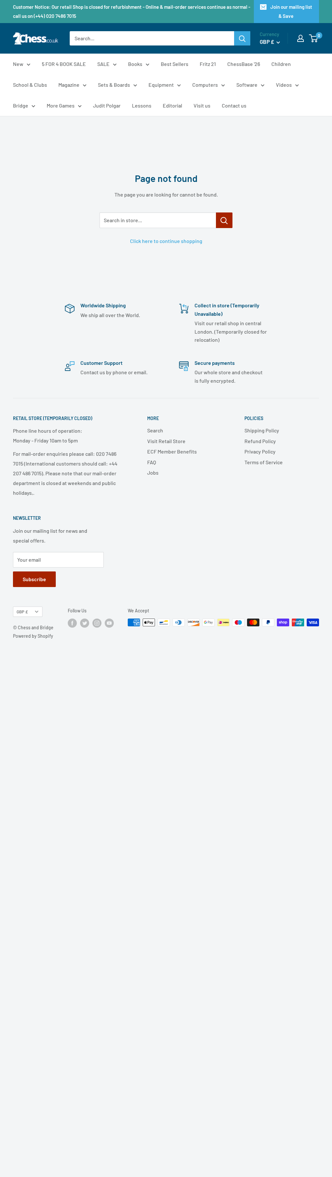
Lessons (141, 105)
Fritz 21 (208, 64)
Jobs (153, 472)
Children (281, 64)
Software (246, 85)
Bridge (20, 105)
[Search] (242, 38)
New (18, 64)
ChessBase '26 (243, 64)
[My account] (300, 38)
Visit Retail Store (166, 441)
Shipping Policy (261, 430)
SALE (103, 64)
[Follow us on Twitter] (84, 623)
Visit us (202, 105)
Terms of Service (263, 462)
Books (135, 64)
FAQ (151, 462)
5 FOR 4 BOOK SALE (64, 64)
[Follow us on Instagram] (96, 623)
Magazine (68, 85)
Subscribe (34, 579)
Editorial (172, 105)
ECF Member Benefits (172, 451)
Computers (205, 85)
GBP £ (22, 611)
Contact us (234, 105)
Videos (284, 85)
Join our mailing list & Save (291, 11)
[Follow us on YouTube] (109, 623)
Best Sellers (174, 64)
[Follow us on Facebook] (72, 623)
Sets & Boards (114, 85)
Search (155, 430)
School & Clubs (30, 85)
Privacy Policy (260, 451)
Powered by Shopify (33, 636)
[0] (314, 38)
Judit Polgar (107, 105)
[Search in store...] (224, 220)
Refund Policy (260, 441)
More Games (61, 105)
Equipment (161, 85)
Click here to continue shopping (166, 241)
